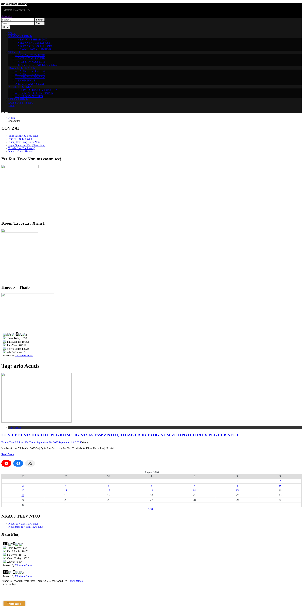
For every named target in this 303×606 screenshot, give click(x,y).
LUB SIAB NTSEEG (20, 102)
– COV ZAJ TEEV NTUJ (30, 55)
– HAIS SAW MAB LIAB (30, 61)
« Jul (150, 508)
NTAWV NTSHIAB (20, 36)
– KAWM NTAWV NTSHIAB (33, 48)
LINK (11, 105)
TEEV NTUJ (15, 52)
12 (108, 490)
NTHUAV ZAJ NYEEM (29, 83)
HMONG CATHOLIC (14, 4)
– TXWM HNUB (25, 80)
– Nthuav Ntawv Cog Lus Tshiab (33, 45)
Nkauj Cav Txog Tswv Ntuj (24, 142)
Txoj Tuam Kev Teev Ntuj (23, 135)
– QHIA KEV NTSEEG (29, 96)
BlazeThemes (75, 580)
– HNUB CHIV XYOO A (30, 71)
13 (151, 490)
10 (23, 490)
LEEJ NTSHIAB (18, 99)
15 (237, 490)
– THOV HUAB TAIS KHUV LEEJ (36, 64)
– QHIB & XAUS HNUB (30, 58)
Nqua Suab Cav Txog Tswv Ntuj (26, 145)
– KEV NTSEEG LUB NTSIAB (34, 93)
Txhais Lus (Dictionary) (21, 148)
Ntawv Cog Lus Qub (20, 138)
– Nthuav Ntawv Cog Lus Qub (32, 42)
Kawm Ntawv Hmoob (20, 151)
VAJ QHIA (14, 427)
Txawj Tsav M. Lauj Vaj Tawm (18, 442)
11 (66, 490)
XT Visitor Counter (24, 355)
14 (194, 490)
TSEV (12, 33)
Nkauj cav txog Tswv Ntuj (23, 523)
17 (23, 495)
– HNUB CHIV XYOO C (30, 77)
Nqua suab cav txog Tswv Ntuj (25, 526)
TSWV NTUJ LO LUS (21, 67)
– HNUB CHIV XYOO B (30, 74)
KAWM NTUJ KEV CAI (23, 86)
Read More (7, 454)
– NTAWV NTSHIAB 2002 (31, 39)
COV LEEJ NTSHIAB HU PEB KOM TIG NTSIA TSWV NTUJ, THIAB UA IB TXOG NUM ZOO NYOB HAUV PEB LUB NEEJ (119, 435)
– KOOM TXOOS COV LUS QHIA (36, 89)
